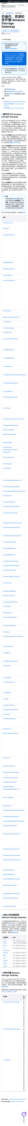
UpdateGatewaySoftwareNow (11, 855)
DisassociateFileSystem (10, 617)
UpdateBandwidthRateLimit (11, 816)
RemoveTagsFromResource (11, 733)
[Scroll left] (17, 5)
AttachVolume (7, 311)
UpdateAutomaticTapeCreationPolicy (13, 810)
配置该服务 (12, 89)
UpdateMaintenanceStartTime (12, 860)
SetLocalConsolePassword (10, 777)
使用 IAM (11, 94)
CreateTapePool (7, 391)
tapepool (5, 961)
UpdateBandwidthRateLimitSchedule (13, 821)
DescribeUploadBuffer (9, 591)
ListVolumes (6, 714)
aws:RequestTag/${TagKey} (11, 1002)
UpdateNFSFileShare (9, 870)
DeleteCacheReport (8, 430)
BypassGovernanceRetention (11, 317)
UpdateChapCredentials (10, 825)
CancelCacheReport (8, 328)
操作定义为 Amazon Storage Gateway (14, 101)
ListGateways (7, 665)
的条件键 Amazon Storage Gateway (14, 108)
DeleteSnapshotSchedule (10, 449)
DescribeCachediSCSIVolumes (11, 506)
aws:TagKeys (7, 1060)
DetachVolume (7, 606)
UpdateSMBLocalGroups (10, 885)
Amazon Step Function (17, 1101)
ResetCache (6, 758)
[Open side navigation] (2, 9)
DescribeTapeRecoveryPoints (11, 576)
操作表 (23, 212)
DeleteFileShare (7, 442)
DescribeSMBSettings (9, 555)
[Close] (24, 44)
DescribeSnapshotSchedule (11, 561)
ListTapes (6, 699)
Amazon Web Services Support (17, 1099)
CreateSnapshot (7, 366)
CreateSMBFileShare (9, 358)
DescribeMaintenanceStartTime (12, 535)
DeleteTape (6, 452)
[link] (18, 13)
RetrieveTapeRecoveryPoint (11, 772)
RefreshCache (7, 729)
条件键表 (5, 986)
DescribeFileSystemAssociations (12, 523)
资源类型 (15, 198)
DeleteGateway (7, 447)
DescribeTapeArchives (9, 570)
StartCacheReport (8, 797)
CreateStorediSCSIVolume (10, 383)
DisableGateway (7, 613)
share (4, 955)
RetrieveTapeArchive (9, 766)
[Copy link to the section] (2, 114)
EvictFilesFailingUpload (9, 625)
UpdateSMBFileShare (9, 874)
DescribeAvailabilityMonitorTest (12, 480)
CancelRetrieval (7, 332)
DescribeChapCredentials (10, 513)
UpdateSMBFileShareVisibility (11, 879)
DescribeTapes (7, 583)
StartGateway (7, 806)
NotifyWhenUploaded (9, 718)
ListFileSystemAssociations (11, 661)
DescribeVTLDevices (9, 595)
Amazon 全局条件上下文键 (9, 991)
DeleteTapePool (7, 464)
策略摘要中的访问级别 (14, 142)
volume (5, 966)
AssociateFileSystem (9, 280)
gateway (5, 952)
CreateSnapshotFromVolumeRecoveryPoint (15, 375)
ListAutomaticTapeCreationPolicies (13, 636)
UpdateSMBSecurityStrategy (11, 893)
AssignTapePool (7, 275)
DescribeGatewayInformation (11, 527)
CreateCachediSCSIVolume (10, 339)
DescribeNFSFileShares (9, 542)
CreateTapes (6, 408)
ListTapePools (7, 692)
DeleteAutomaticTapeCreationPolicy (13, 419)
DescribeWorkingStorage (10, 602)
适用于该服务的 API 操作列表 (14, 91)
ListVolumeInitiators (9, 705)
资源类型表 (15, 932)
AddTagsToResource (9, 235)
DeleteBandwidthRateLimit (11, 425)
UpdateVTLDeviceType (9, 906)
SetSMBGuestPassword (9, 782)
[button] (6, 39)
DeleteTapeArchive (8, 457)
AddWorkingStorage (9, 269)
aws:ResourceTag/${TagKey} (11, 1029)
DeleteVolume (7, 468)
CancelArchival (7, 321)
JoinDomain (6, 632)
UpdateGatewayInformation (11, 849)
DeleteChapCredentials (9, 434)
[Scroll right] (27, 5)
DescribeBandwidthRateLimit (11, 486)
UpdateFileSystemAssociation (11, 834)
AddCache (6, 228)
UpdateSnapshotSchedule (10, 898)
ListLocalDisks (7, 677)
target (5, 963)
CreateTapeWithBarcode (10, 397)
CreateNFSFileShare (8, 350)
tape (4, 958)
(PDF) (6, 63)
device (5, 945)
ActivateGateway (8, 223)
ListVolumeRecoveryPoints (10, 709)
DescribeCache (7, 495)
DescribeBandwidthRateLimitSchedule (14, 491)
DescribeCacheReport (9, 502)
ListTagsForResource (9, 682)
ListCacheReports (8, 646)
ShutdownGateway (8, 786)
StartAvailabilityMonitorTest (11, 789)
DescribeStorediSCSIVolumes (11, 565)
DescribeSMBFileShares (9, 548)
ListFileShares (7, 653)
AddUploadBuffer (8, 262)
